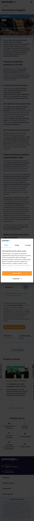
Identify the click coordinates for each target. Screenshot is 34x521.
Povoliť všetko (17, 273)
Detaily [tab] (17, 245)
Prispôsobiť (16, 278)
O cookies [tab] (28, 245)
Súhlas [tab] (6, 245)
